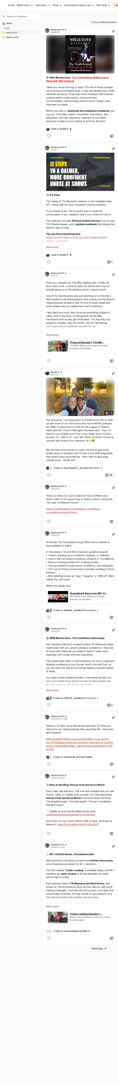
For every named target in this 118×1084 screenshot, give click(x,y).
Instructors (41, 5)
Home (11, 5)
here (68, 585)
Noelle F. (55, 372)
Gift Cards (102, 5)
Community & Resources (78, 5)
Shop (56, 5)
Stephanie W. (57, 29)
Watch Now (23, 5)
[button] (80, 54)
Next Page (97, 948)
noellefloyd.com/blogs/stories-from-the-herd (70, 814)
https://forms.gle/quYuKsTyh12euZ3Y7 (78, 824)
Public (7, 28)
